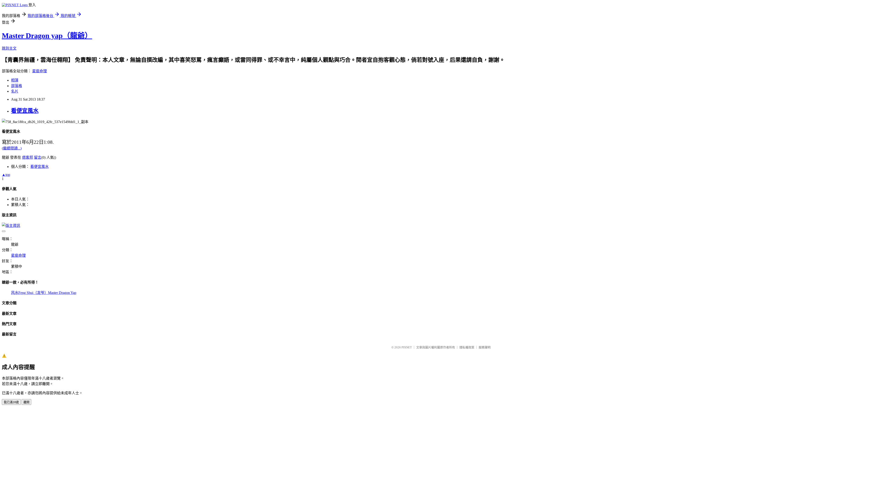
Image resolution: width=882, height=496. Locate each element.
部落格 (16, 86)
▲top (6, 175)
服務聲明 (485, 347)
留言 (37, 157)
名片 (14, 91)
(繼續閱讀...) (12, 148)
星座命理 (39, 71)
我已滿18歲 (11, 402)
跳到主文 (9, 48)
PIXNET (406, 347)
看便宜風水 (25, 111)
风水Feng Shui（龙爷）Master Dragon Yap (43, 293)
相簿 (14, 80)
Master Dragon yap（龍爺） (47, 35)
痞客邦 (27, 157)
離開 (26, 402)
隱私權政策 (466, 347)
